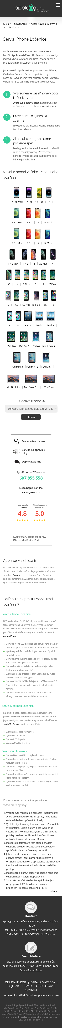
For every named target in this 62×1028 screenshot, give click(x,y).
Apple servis (18, 575)
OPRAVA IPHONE (16, 982)
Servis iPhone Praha (47, 965)
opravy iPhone (10, 636)
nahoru (53, 891)
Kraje (6, 23)
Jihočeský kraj (20, 23)
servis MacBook (10, 724)
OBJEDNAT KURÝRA (20, 986)
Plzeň (21, 965)
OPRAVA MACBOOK (42, 982)
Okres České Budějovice (44, 23)
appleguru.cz (34, 961)
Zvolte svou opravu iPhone (27, 102)
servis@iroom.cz (31, 492)
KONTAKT (31, 990)
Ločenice (11, 27)
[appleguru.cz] (29, 12)
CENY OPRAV (44, 986)
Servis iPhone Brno (31, 970)
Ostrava (29, 965)
